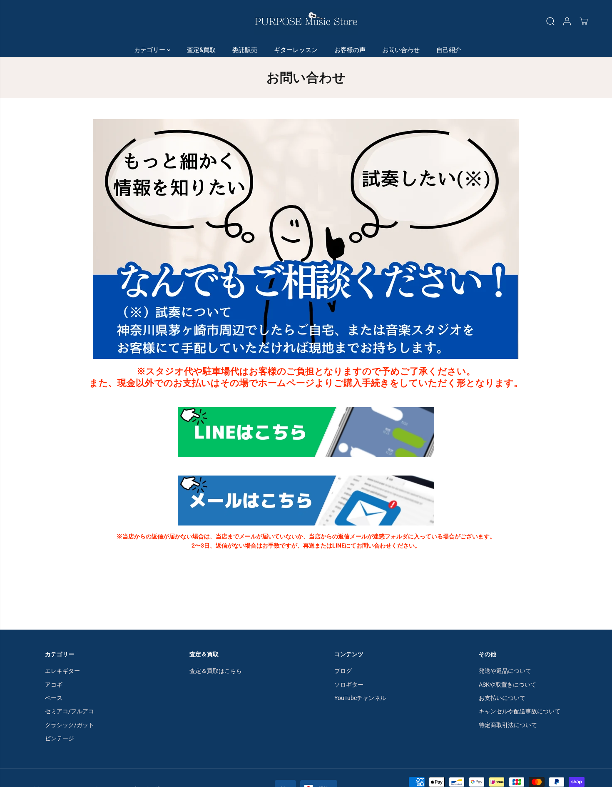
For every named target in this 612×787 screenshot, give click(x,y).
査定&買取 (201, 50)
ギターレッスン (296, 50)
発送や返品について (505, 670)
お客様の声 (350, 50)
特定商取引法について (508, 725)
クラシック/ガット (69, 725)
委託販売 (244, 50)
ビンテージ (59, 738)
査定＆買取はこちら (215, 670)
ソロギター (348, 684)
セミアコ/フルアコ (69, 711)
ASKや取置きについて (507, 684)
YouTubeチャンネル (360, 698)
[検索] (550, 21)
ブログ (343, 670)
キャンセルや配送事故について (519, 711)
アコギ (53, 684)
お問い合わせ (401, 50)
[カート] (583, 21)
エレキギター (62, 670)
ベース (53, 698)
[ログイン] (567, 21)
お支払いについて (502, 698)
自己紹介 (448, 50)
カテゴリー (150, 50)
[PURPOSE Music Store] (306, 21)
